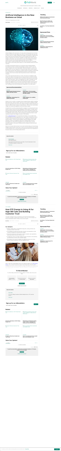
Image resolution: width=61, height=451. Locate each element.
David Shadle (8, 22)
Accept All (57, 449)
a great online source (11, 115)
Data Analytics (8, 12)
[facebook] (18, 25)
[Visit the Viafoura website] (36, 194)
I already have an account (22, 201)
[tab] (8, 190)
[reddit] (23, 25)
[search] (7, 2)
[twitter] (21, 25)
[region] (22, 192)
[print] (37, 25)
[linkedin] (20, 25)
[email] (24, 25)
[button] (6, 2)
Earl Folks (7, 220)
